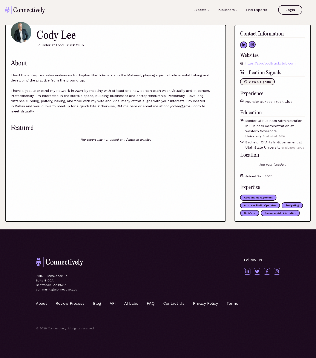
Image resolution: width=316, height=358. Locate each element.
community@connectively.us (56, 289)
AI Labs (131, 303)
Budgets (249, 213)
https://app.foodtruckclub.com (270, 63)
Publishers (226, 10)
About (41, 303)
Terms (232, 303)
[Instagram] (277, 271)
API (113, 303)
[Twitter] (257, 271)
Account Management (258, 197)
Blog (97, 303)
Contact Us (173, 303)
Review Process (70, 303)
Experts (199, 10)
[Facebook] (267, 271)
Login (290, 10)
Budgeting (292, 205)
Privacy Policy (205, 303)
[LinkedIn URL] (243, 44)
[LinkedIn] (247, 271)
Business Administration (280, 213)
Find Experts (256, 10)
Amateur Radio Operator (260, 205)
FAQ (151, 303)
